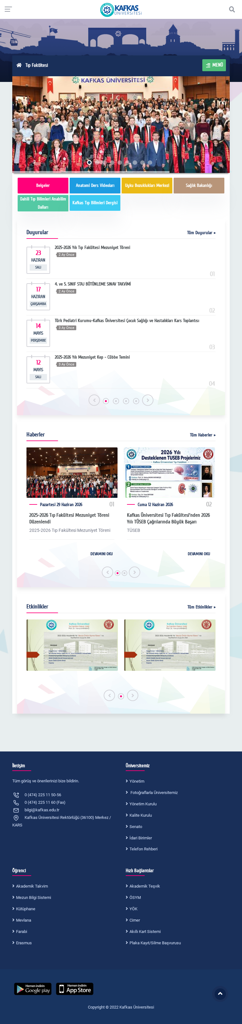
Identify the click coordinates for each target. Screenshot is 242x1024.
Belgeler (43, 185)
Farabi (21, 931)
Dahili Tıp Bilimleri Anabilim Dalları (43, 203)
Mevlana (23, 920)
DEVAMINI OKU (101, 553)
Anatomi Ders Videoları (95, 185)
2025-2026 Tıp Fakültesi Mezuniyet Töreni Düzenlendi (69, 518)
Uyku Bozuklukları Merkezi (147, 185)
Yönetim (137, 781)
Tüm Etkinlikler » (201, 607)
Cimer (135, 920)
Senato (136, 826)
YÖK (133, 908)
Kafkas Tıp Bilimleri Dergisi (95, 202)
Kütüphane (25, 908)
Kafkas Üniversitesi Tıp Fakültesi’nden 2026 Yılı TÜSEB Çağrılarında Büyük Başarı (168, 518)
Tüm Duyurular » (201, 232)
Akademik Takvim (32, 886)
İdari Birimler (141, 838)
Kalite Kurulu (141, 815)
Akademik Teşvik (145, 886)
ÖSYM (135, 897)
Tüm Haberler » (203, 435)
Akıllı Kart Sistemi (145, 931)
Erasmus (24, 943)
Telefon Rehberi (144, 849)
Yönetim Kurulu (143, 804)
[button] (106, 401)
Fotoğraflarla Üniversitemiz (154, 792)
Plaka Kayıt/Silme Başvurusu (155, 943)
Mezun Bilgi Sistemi (33, 897)
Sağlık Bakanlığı (199, 185)
